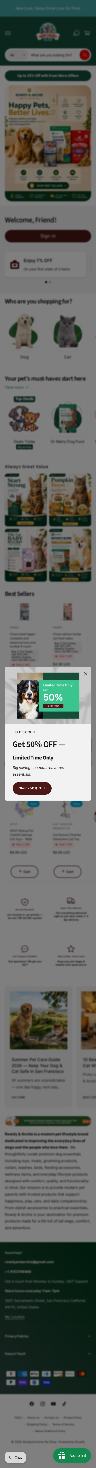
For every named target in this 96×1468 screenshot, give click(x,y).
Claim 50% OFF (32, 788)
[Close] (86, 674)
